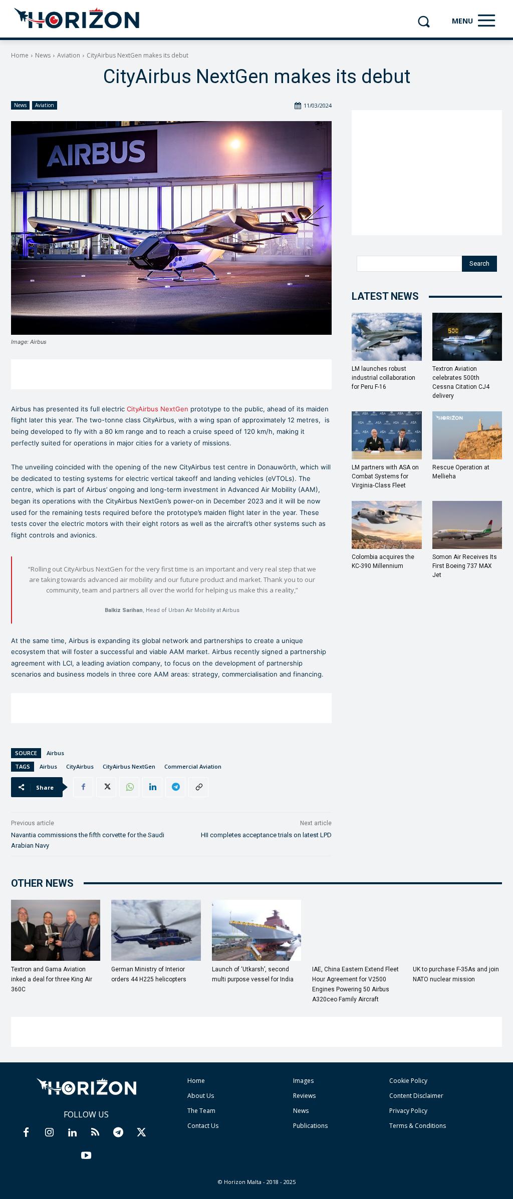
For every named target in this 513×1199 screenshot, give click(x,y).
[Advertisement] (171, 374)
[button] (423, 21)
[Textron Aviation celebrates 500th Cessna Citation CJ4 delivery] (467, 337)
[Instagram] (49, 1133)
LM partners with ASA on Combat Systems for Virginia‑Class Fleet (385, 476)
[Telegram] (175, 787)
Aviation (68, 55)
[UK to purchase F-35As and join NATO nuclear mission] (457, 930)
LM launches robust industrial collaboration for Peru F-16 (383, 377)
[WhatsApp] (129, 787)
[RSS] (95, 1133)
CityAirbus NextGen (157, 409)
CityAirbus (80, 766)
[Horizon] (77, 19)
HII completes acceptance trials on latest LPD (266, 835)
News (43, 55)
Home (20, 55)
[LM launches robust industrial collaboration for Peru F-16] (387, 337)
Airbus (55, 753)
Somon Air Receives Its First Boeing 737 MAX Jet (464, 565)
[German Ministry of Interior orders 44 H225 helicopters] (155, 930)
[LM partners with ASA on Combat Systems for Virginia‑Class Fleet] (387, 435)
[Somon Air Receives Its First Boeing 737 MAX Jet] (467, 525)
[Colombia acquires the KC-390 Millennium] (387, 525)
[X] (106, 787)
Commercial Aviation (192, 766)
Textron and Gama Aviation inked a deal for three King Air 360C (51, 979)
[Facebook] (83, 787)
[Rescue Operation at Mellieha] (467, 435)
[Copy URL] (198, 787)
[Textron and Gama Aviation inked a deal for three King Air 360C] (55, 930)
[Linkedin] (152, 787)
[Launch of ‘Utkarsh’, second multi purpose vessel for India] (256, 930)
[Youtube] (86, 1156)
